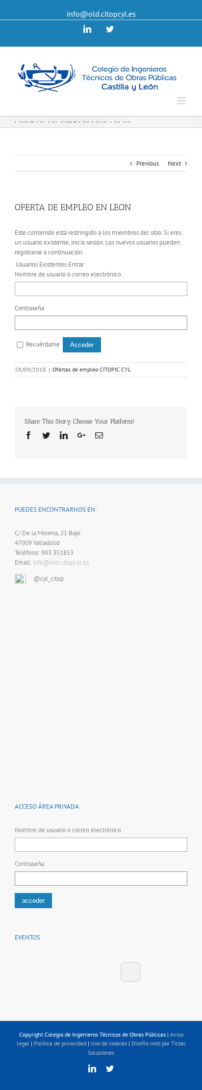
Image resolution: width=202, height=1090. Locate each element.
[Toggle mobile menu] (182, 101)
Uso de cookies (109, 1043)
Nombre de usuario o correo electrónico (68, 274)
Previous (147, 163)
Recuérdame (43, 344)
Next (174, 163)
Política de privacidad (60, 1043)
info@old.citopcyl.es (101, 14)
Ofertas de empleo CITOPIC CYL (91, 369)
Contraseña (29, 308)
